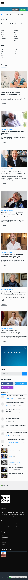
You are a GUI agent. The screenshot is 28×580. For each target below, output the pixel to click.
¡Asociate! (23, 9)
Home (3, 14)
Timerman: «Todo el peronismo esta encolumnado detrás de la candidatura (12, 215)
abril (15, 32)
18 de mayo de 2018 (15, 554)
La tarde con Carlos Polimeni (13, 420)
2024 (16, 49)
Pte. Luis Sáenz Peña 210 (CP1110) (12, 524)
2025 (16, 51)
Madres (3, 540)
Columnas (8, 405)
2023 (2, 60)
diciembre (16, 40)
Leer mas (4, 103)
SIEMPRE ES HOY (9, 398)
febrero (16, 30)
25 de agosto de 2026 (16, 450)
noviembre (3, 40)
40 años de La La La (13, 460)
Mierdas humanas (13, 448)
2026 (16, 53)
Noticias (10, 456)
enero (2, 30)
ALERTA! (8, 412)
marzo (2, 32)
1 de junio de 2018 (18, 560)
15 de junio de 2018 (15, 566)
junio (15, 34)
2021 (2, 55)
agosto (15, 36)
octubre (16, 38)
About (3, 577)
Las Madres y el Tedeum (12, 564)
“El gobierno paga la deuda (13, 552)
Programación (5, 537)
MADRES (8, 554)
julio (2, 36)
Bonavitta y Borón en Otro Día (15, 454)
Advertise (9, 577)
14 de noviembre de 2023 (7, 90)
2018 (2, 49)
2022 (2, 58)
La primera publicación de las (13, 558)
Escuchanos (15, 9)
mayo (2, 34)
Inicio (3, 535)
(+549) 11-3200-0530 (9, 521)
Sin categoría (10, 560)
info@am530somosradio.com (11, 527)
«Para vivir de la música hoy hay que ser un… (16, 425)
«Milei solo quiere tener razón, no (16, 467)
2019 (2, 51)
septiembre (3, 38)
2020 (2, 53)
